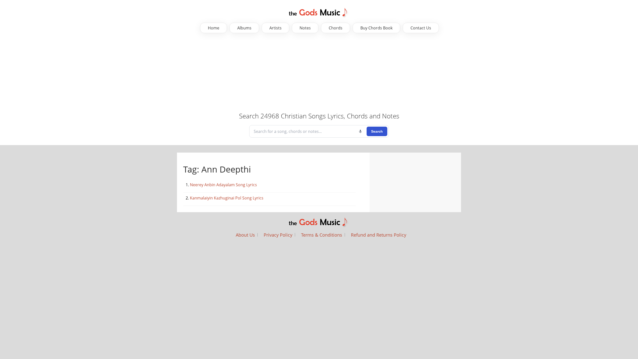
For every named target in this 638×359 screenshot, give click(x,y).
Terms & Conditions (321, 235)
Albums (244, 28)
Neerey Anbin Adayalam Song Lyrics (223, 184)
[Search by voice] (360, 131)
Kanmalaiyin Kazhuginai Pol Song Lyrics (226, 198)
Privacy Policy (278, 235)
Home (213, 28)
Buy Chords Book (376, 28)
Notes (305, 28)
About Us (245, 235)
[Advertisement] (157, 73)
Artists (275, 28)
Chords (335, 28)
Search (377, 131)
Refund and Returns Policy (378, 235)
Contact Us (420, 28)
